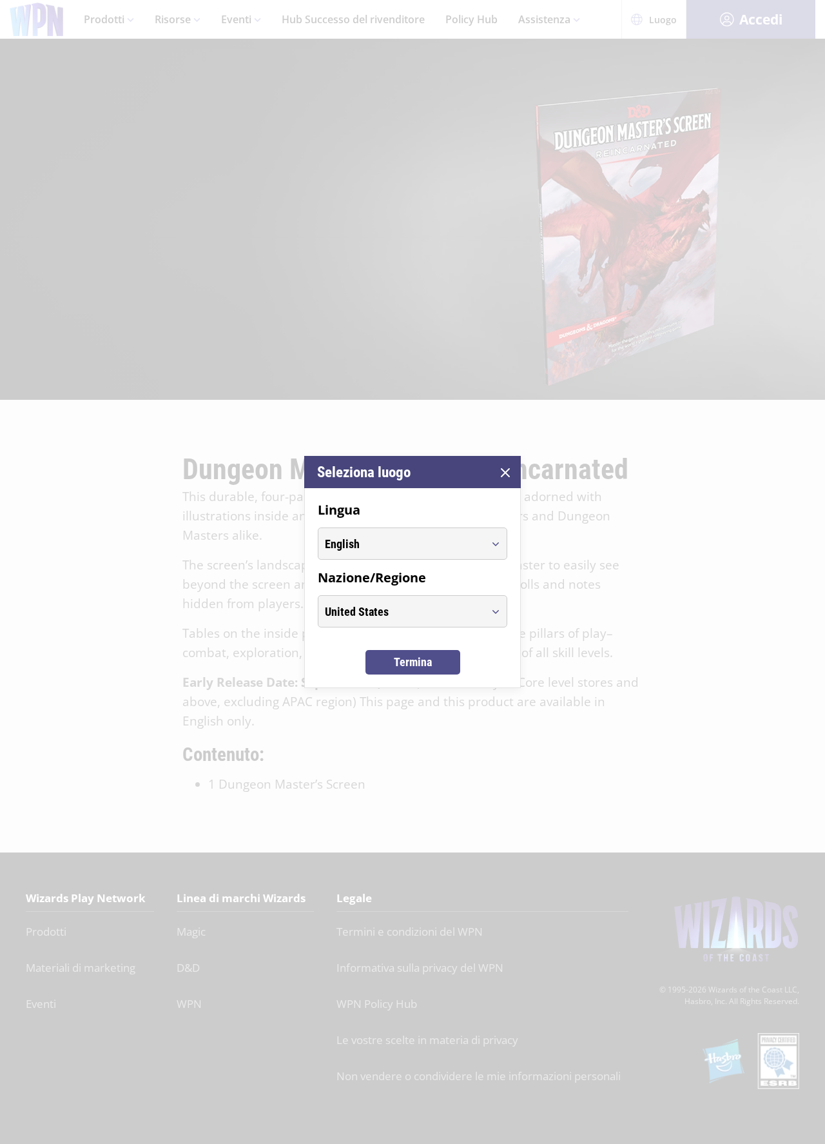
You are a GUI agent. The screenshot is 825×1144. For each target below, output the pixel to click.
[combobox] (400, 543)
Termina (413, 662)
